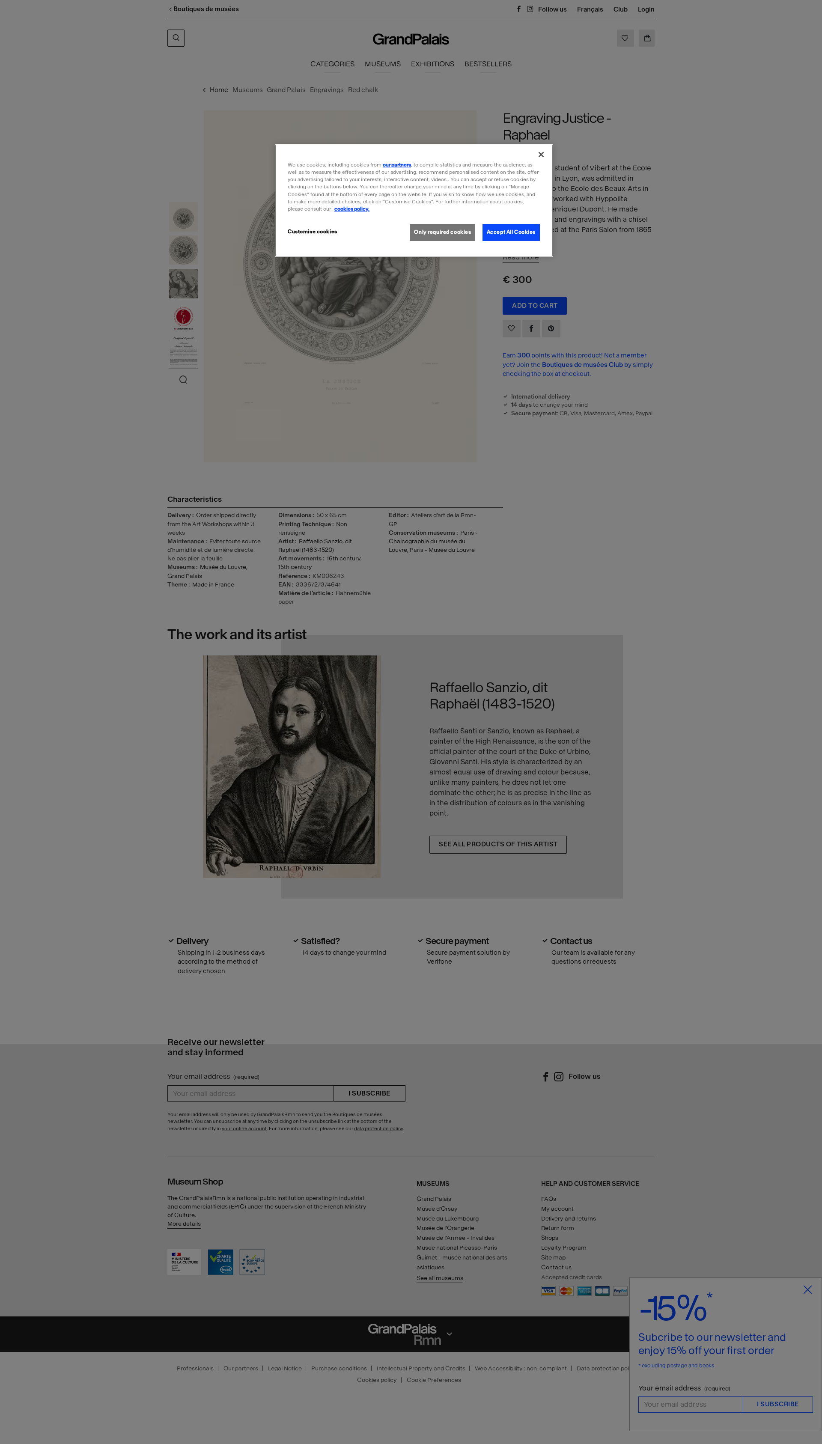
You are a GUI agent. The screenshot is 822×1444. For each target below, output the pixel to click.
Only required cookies (442, 232)
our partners (397, 164)
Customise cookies (312, 231)
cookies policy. (351, 208)
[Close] (541, 154)
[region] (414, 200)
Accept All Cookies (511, 232)
